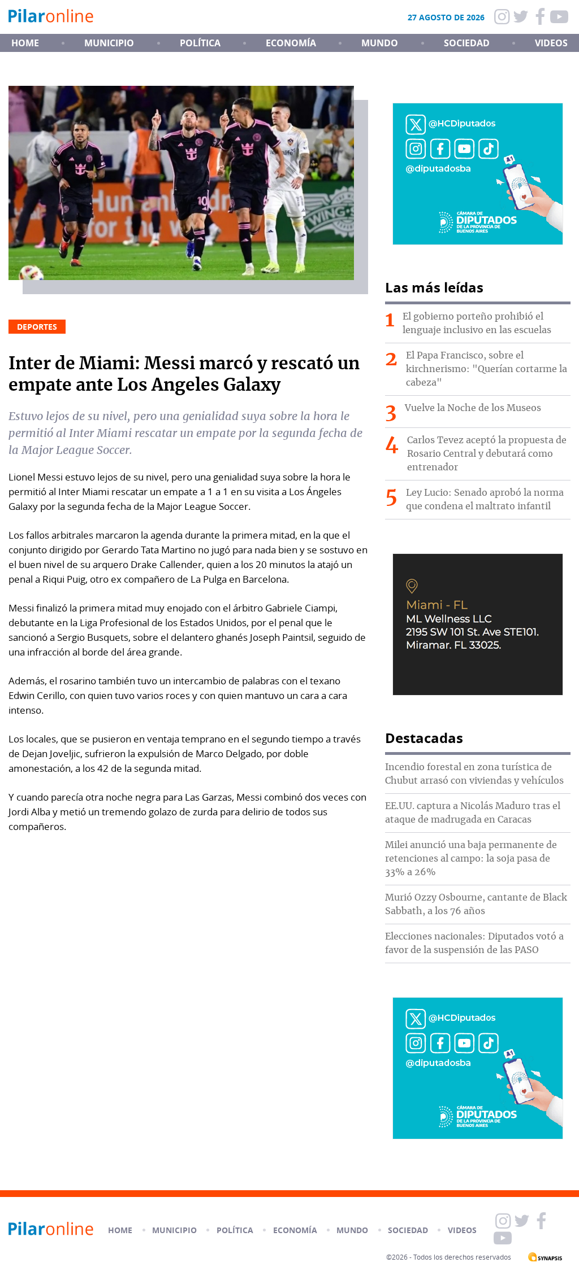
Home (120, 1230)
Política (200, 43)
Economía (291, 43)
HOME (25, 43)
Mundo (379, 43)
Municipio (109, 43)
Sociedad (467, 43)
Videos (551, 43)
